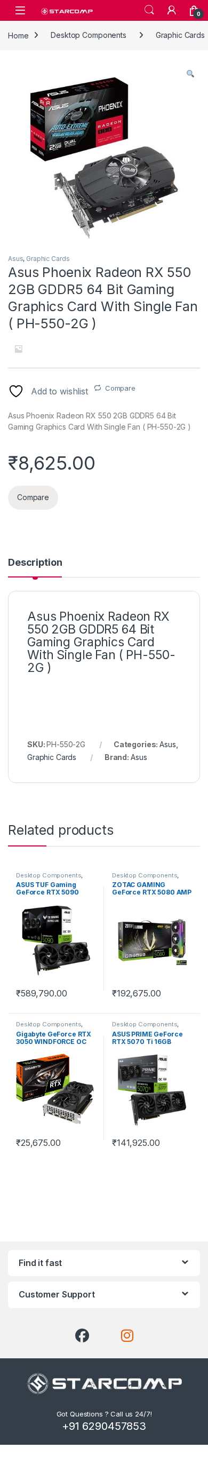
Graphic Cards (47, 259)
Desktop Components (88, 34)
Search (149, 10)
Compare (120, 388)
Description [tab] (35, 563)
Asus (15, 259)
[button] (190, 73)
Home (18, 34)
